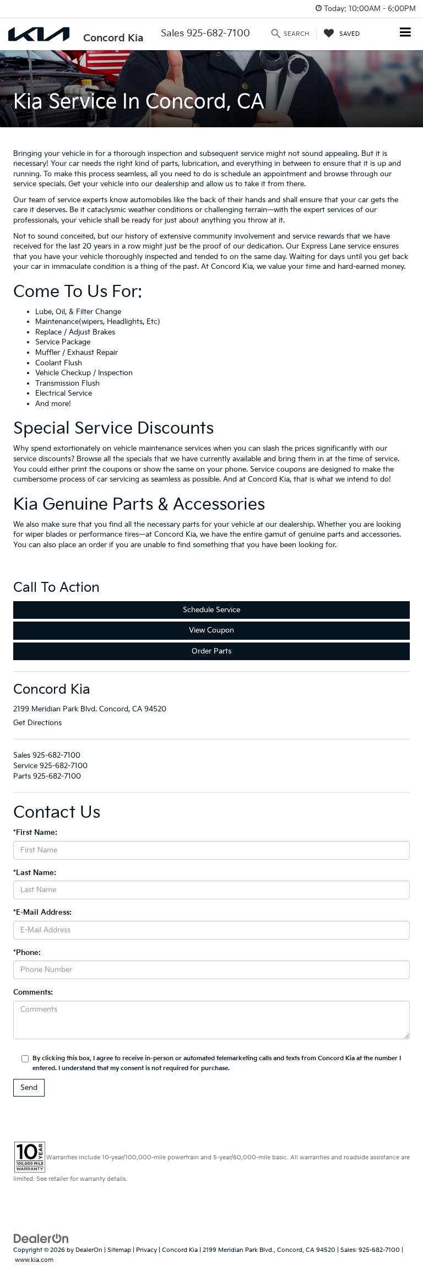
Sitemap (119, 1250)
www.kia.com (34, 1260)
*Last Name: (34, 872)
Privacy (146, 1250)
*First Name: (35, 832)
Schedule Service (211, 610)
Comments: (33, 992)
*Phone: (27, 952)
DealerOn (88, 1250)
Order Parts (211, 651)
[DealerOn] (41, 1238)
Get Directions (37, 723)
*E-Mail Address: (42, 912)
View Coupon (211, 630)
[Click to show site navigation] (405, 33)
